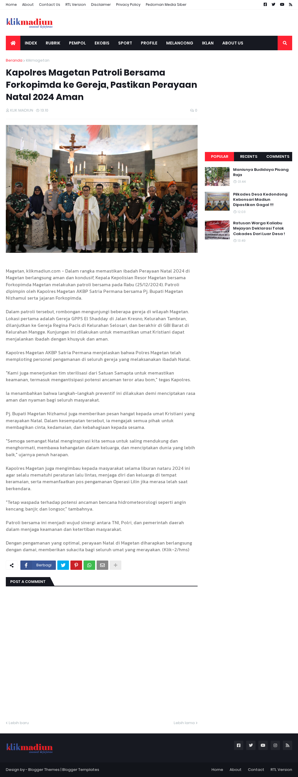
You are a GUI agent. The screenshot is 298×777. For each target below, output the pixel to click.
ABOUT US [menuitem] (232, 43)
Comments (277, 156)
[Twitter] (63, 565)
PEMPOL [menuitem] (77, 43)
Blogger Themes (44, 769)
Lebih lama (184, 723)
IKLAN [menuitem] (208, 43)
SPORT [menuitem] (125, 43)
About (28, 4)
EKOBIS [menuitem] (102, 43)
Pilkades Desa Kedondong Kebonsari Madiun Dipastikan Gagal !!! (260, 199)
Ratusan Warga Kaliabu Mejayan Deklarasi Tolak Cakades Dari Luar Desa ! (259, 228)
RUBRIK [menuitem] (53, 43)
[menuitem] (13, 43)
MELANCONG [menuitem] (179, 43)
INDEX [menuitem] (31, 43)
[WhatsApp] (89, 565)
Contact (256, 769)
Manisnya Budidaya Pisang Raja (261, 172)
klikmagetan (37, 60)
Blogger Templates (80, 769)
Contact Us (49, 4)
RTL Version (75, 4)
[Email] (102, 565)
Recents (248, 156)
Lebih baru (19, 723)
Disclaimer (101, 4)
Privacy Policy (128, 4)
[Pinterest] (76, 565)
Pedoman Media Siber (166, 4)
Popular (219, 156)
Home (11, 4)
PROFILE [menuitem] (149, 43)
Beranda (14, 60)
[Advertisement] (248, 94)
